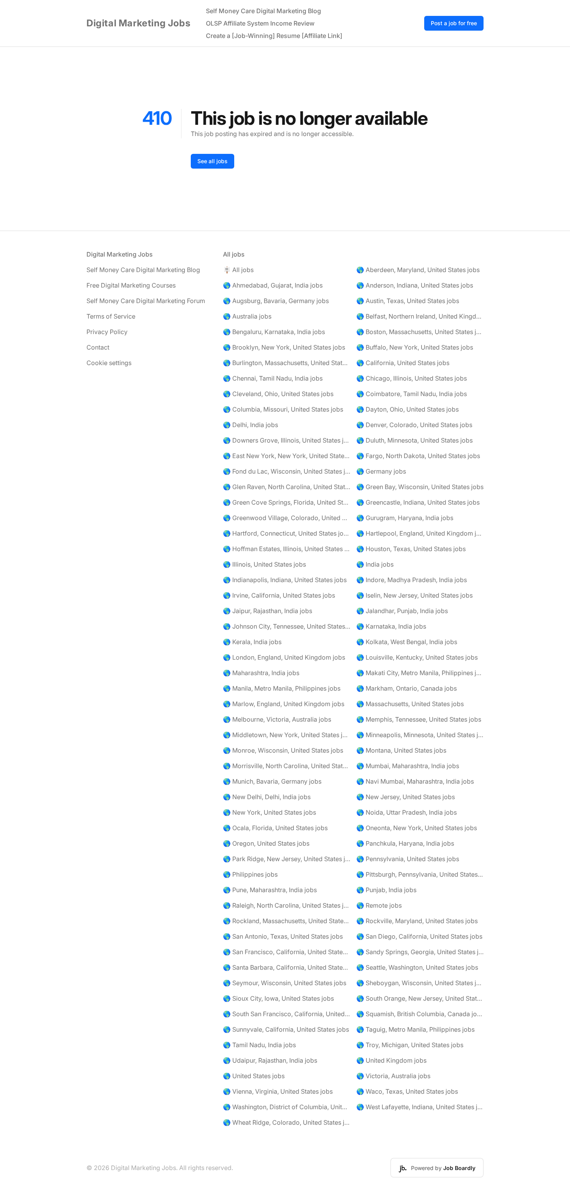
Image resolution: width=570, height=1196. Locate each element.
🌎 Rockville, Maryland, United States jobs (417, 921)
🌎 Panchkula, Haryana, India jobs (405, 843)
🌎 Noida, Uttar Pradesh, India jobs (406, 812)
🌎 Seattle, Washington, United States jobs (417, 967)
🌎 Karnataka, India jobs (391, 626)
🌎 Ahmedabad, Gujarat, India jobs (273, 285)
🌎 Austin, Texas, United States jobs (407, 301)
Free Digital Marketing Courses (131, 285)
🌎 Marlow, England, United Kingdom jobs (283, 704)
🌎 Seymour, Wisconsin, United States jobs (284, 983)
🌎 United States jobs (254, 1076)
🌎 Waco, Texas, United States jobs (407, 1091)
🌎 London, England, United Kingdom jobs (284, 657)
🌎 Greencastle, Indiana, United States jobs (418, 502)
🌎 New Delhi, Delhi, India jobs (267, 797)
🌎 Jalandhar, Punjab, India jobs (402, 611)
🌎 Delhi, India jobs (250, 425)
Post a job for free (454, 23)
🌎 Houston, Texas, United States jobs (411, 549)
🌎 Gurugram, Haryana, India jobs (404, 518)
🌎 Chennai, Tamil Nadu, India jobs (273, 378)
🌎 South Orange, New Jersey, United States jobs (420, 998)
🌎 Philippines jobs (250, 874)
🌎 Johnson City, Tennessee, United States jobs (286, 626)
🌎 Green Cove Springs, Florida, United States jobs (286, 502)
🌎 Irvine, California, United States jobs (279, 595)
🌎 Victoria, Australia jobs (393, 1076)
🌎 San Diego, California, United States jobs (419, 936)
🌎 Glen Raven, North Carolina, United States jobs (286, 487)
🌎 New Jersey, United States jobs (405, 797)
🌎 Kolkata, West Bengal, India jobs (406, 642)
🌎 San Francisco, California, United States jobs (286, 952)
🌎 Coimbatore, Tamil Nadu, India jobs (411, 394)
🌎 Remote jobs (379, 905)
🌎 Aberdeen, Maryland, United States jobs (418, 270)
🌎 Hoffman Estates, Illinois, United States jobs (286, 549)
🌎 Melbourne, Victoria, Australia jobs (277, 719)
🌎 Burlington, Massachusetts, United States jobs (286, 363)
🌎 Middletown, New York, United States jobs (286, 735)
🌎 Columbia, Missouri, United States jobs (283, 409)
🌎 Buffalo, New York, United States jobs (414, 347)
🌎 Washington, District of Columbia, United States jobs (286, 1107)
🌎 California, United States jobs (402, 363)
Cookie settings (108, 363)
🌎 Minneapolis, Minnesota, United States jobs (420, 735)
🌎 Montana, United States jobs (401, 750)
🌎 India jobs (375, 564)
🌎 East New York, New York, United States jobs (286, 456)
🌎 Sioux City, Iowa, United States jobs (278, 998)
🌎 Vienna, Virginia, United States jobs (278, 1091)
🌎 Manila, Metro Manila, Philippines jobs (281, 688)
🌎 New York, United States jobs (269, 812)
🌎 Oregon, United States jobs (266, 843)
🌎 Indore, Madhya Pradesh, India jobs (411, 580)
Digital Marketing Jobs (138, 23)
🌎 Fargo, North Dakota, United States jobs (418, 456)
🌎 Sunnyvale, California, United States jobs (286, 1029)
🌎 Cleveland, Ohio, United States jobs (278, 394)
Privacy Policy (107, 332)
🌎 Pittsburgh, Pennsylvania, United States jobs (420, 874)
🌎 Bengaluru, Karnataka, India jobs (274, 332)
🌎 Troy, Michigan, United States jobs (409, 1045)
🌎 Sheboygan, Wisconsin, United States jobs (420, 983)
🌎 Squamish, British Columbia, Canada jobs (420, 1014)
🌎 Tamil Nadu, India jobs (259, 1045)
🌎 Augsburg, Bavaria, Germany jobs (276, 301)
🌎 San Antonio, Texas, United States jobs (283, 936)
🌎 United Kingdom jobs (391, 1060)
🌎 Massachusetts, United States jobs (410, 704)
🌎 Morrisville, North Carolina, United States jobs (286, 766)
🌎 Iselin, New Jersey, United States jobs (414, 595)
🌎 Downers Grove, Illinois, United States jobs (286, 440)
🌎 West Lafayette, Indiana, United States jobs (420, 1107)
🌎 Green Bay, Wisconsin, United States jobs (420, 487)
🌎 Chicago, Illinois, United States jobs (411, 378)
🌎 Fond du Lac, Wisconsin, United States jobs (286, 471)
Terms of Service (110, 316)
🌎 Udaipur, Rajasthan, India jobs (270, 1060)
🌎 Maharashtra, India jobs (261, 673)
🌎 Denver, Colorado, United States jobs (414, 425)
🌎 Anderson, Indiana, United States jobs (414, 285)
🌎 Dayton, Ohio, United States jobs (407, 409)
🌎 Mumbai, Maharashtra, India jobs (407, 766)
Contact (97, 347)
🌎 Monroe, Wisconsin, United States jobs (283, 750)
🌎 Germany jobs (381, 471)
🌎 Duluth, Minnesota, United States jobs (414, 440)
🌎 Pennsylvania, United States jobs (407, 859)
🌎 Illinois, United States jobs (264, 564)
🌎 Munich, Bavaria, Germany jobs (272, 781)
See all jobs (212, 161)
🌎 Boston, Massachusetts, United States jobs (420, 332)
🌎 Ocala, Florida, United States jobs (275, 828)
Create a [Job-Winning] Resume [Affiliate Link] (274, 36)
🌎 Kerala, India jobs (252, 642)
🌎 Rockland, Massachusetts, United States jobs (286, 921)
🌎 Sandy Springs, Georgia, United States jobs (420, 952)
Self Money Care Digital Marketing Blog (263, 11)
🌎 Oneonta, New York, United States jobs (416, 828)
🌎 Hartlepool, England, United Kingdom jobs (420, 533)
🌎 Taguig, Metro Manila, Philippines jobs (415, 1029)
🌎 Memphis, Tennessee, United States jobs (418, 719)
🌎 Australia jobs (247, 316)
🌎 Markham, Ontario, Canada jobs (406, 688)
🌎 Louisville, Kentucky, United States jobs (417, 657)
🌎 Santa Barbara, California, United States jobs (286, 967)
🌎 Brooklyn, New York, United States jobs (284, 347)
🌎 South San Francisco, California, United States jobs (286, 1014)
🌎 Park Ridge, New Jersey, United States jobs (286, 859)
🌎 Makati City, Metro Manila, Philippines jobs (420, 673)
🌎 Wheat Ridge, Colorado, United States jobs (286, 1122)
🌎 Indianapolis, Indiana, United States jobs (285, 580)
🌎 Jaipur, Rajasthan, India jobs (267, 611)
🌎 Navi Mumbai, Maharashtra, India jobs (415, 781)
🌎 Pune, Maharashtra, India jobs (270, 890)
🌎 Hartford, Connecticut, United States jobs (286, 533)
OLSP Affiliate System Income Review (260, 23)
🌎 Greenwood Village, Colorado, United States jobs (286, 518)
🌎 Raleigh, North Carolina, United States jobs (286, 905)
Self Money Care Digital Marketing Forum (145, 301)
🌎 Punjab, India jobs (386, 890)
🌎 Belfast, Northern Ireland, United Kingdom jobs (420, 316)
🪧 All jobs (238, 270)
